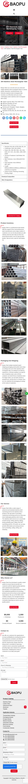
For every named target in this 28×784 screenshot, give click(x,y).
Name (2, 655)
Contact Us (6, 731)
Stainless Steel (8, 47)
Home (2, 47)
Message (3, 670)
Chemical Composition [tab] (8, 176)
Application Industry (8, 712)
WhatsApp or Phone (8, 752)
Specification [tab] (5, 143)
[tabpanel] (14, 160)
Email (2, 660)
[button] (14, 10)
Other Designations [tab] (7, 180)
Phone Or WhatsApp (6, 665)
